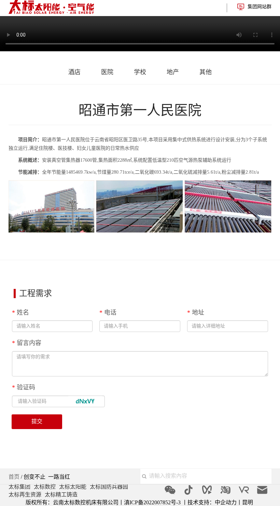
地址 (195, 312)
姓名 (20, 312)
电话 (107, 312)
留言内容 (26, 342)
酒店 (74, 72)
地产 (173, 72)
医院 (107, 72)
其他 (205, 72)
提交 (36, 421)
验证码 (23, 387)
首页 (14, 477)
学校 (140, 72)
